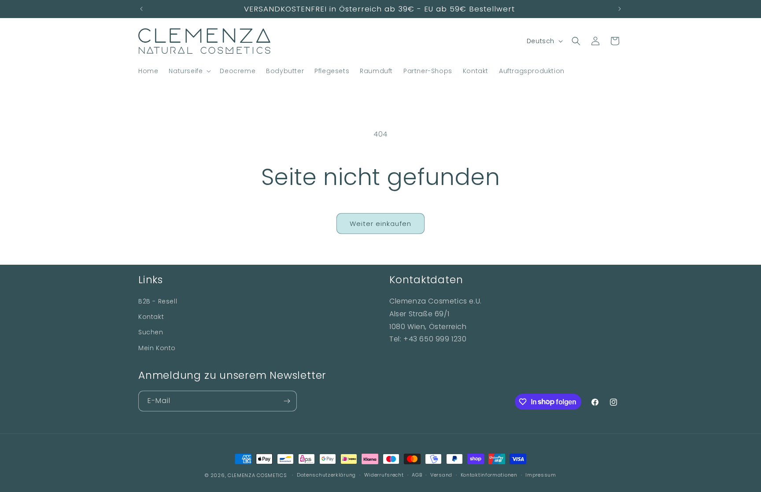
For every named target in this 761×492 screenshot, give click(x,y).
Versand (441, 474)
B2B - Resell (157, 301)
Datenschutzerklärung (326, 474)
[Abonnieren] (286, 401)
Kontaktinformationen (489, 474)
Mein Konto (157, 348)
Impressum (540, 474)
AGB (417, 474)
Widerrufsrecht (384, 474)
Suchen (150, 332)
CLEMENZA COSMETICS (257, 475)
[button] (188, 71)
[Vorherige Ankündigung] (141, 8)
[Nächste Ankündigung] (619, 8)
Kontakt (151, 316)
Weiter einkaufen (380, 223)
